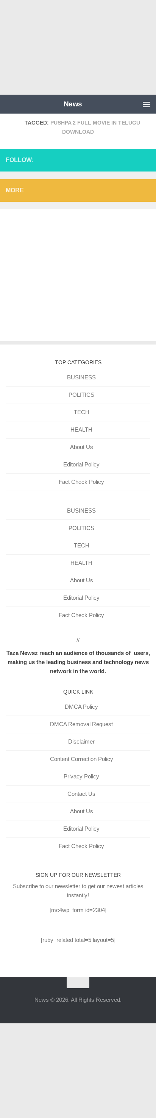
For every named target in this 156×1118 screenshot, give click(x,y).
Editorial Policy (81, 464)
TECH (81, 412)
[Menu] (146, 104)
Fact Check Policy (81, 482)
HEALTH (81, 429)
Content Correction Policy (81, 759)
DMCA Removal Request (81, 724)
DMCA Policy (81, 706)
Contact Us (81, 794)
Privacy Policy (81, 776)
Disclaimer (81, 741)
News (73, 104)
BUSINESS (81, 377)
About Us (81, 447)
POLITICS (81, 394)
